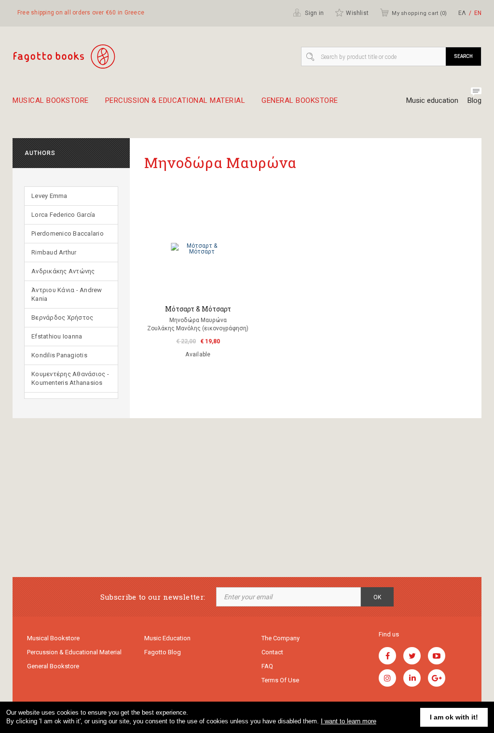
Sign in (313, 13)
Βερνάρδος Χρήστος (62, 317)
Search (463, 56)
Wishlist (357, 13)
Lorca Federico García (63, 214)
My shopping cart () (419, 13)
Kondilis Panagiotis (59, 355)
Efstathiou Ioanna (56, 336)
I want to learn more (348, 721)
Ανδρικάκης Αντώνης (63, 271)
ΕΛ (462, 13)
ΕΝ (477, 13)
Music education (432, 100)
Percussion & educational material (175, 101)
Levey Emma (49, 195)
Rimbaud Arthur (54, 252)
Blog (474, 100)
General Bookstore (299, 101)
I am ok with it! (454, 717)
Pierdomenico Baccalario (67, 233)
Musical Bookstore (51, 101)
